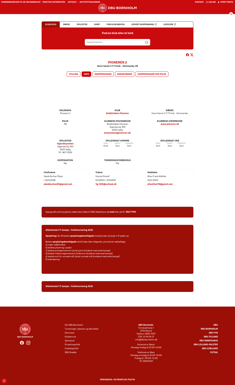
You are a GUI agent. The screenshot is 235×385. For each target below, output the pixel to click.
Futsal (214, 352)
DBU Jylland (211, 337)
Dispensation (65, 160)
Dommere (69, 333)
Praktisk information (53, 2)
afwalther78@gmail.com (160, 184)
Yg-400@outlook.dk (106, 184)
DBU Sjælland (210, 349)
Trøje (105, 143)
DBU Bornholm (209, 329)
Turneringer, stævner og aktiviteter (82, 329)
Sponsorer (70, 341)
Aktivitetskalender (90, 2)
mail (112, 212)
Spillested (65, 141)
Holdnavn (65, 110)
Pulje (65, 121)
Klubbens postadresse (117, 121)
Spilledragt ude (169, 141)
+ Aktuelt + (72, 2)
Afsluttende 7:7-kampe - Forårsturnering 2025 (69, 230)
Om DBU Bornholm (74, 325)
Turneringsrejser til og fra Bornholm (21, 2)
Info (86, 74)
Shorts (117, 143)
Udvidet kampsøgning (142, 24)
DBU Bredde (70, 352)
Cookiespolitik (71, 349)
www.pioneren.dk (170, 124)
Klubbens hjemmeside (169, 121)
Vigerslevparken (65, 144)
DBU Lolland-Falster (206, 345)
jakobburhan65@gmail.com (58, 184)
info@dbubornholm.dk (146, 340)
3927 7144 (131, 212)
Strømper (129, 143)
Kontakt (199, 2)
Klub (117, 110)
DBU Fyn (213, 333)
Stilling (73, 74)
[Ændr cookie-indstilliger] (4, 381)
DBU (215, 325)
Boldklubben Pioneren (117, 113)
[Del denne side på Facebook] (187, 55)
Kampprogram (103, 74)
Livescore (168, 24)
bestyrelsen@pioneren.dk (117, 133)
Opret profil (226, 2)
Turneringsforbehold (117, 160)
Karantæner (124, 74)
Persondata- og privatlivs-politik (117, 380)
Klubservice (70, 337)
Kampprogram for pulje (152, 74)
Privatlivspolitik (72, 345)
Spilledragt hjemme (117, 141)
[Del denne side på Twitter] (191, 55)
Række (170, 110)
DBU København (209, 341)
